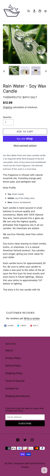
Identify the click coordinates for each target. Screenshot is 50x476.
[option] (14, 70)
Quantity (7, 117)
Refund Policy (13, 365)
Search (9, 350)
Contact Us (11, 388)
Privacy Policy (13, 358)
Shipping (7, 107)
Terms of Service (14, 380)
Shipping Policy (14, 373)
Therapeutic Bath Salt (23, 463)
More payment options (25, 145)
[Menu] (45, 11)
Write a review (32, 318)
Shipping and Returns (17, 396)
